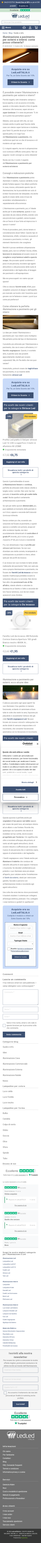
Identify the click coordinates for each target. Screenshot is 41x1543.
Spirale (6, 1153)
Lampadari (6, 1284)
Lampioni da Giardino (10, 1314)
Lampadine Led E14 (9, 1267)
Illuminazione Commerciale (15, 1064)
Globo (5, 1130)
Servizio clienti (9, 1525)
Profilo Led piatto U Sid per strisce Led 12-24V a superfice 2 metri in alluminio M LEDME (20, 443)
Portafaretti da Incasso (10, 1346)
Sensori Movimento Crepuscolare (14, 1331)
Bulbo (5, 1113)
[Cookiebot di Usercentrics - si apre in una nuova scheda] (24, 743)
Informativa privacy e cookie (14, 1472)
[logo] (20, 16)
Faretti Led (6, 1270)
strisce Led (17, 375)
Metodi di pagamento (11, 1495)
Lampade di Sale (8, 1287)
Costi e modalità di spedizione (15, 1491)
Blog (10, 33)
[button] (6, 27)
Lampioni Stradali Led (10, 1311)
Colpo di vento (9, 1124)
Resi (4, 1488)
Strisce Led (6, 1273)
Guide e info (19, 46)
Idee (5, 1052)
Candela (6, 1119)
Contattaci (7, 1458)
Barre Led (6, 1296)
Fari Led (5, 1316)
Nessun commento (32, 46)
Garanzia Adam (9, 1485)
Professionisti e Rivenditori (14, 1498)
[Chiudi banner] (37, 744)
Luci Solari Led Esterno (10, 1308)
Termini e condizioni (11, 1469)
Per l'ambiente (8, 1455)
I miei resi (7, 1518)
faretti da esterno (11, 878)
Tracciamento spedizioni (12, 1521)
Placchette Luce (8, 1334)
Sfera (5, 1147)
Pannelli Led (7, 1290)
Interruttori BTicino (9, 1337)
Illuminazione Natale (12, 1075)
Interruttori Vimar (8, 1340)
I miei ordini (7, 1514)
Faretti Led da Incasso (10, 1293)
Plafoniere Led (7, 1299)
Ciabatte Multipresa (9, 1343)
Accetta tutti (20, 790)
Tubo (5, 1158)
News (5, 1081)
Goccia (6, 1135)
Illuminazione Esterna (12, 1069)
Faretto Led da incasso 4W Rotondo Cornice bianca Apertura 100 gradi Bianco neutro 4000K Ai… (20, 639)
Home (5, 33)
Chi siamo (7, 1451)
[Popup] (24, 27)
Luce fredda (8, 1097)
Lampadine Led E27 (9, 1264)
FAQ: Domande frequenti (12, 1465)
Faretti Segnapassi (9, 1319)
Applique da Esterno (9, 1322)
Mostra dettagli (28, 782)
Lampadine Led (8, 1261)
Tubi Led (5, 1276)
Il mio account (8, 1511)
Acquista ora (23, 6)
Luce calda (7, 1091)
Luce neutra (8, 1102)
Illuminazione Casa (11, 1058)
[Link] (30, 27)
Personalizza (19, 797)
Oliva (5, 1141)
